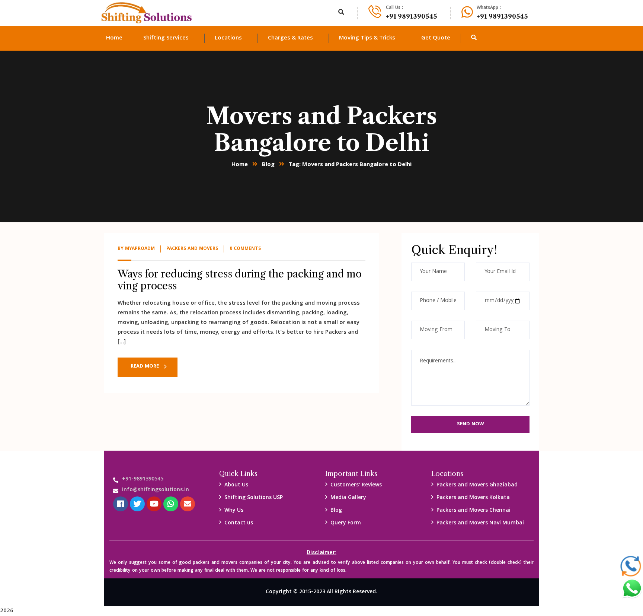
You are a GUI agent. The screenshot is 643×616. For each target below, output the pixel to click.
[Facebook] (120, 503)
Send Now (470, 424)
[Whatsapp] (170, 503)
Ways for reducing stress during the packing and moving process (240, 280)
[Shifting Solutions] (146, 13)
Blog (268, 165)
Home (239, 165)
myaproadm (140, 249)
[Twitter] (137, 503)
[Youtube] (154, 503)
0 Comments (245, 249)
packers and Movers (192, 249)
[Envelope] (187, 503)
